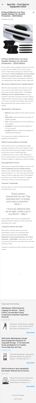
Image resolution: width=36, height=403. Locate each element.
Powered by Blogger (18, 395)
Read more (30, 333)
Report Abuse (18, 399)
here (24, 136)
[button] (33, 12)
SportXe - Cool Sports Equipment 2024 (18, 5)
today (14, 223)
